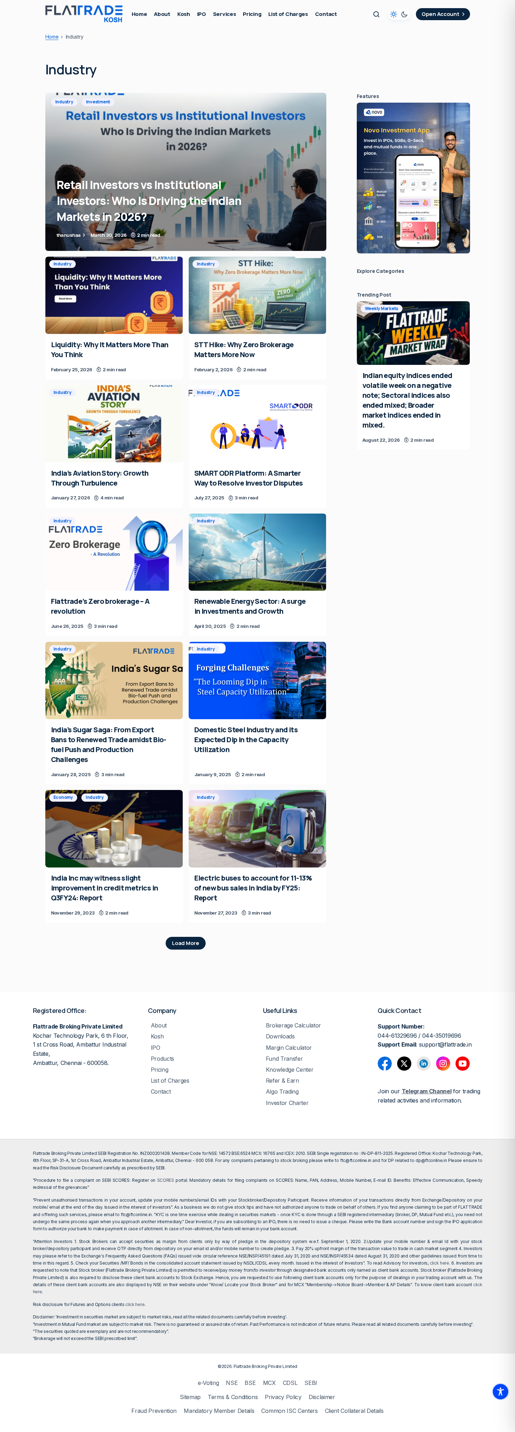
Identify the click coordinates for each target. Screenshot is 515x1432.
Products (162, 1058)
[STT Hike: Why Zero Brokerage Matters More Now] (257, 295)
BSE (250, 1383)
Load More (185, 943)
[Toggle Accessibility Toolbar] (500, 1391)
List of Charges (170, 1080)
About (159, 1025)
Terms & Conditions (233, 1397)
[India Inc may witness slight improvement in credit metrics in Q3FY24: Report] (114, 828)
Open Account (440, 14)
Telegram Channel (427, 1091)
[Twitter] (404, 1063)
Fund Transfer (284, 1058)
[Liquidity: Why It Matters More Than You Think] (114, 295)
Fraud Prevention (154, 1411)
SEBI (310, 1383)
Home (52, 37)
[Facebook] (385, 1063)
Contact (161, 1091)
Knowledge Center (290, 1069)
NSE (232, 1383)
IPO (155, 1047)
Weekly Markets (382, 308)
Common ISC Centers (289, 1411)
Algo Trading (282, 1091)
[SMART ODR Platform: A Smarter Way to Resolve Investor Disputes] (257, 424)
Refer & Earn (282, 1080)
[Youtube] (463, 1063)
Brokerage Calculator (293, 1025)
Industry (64, 102)
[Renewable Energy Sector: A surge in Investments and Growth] (257, 552)
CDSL (290, 1383)
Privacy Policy (283, 1397)
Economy (63, 797)
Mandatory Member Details (219, 1411)
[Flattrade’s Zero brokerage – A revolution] (114, 552)
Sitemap (190, 1397)
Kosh (157, 1036)
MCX (269, 1383)
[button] (376, 14)
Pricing (159, 1069)
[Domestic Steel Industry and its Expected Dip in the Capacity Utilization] (257, 680)
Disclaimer (322, 1397)
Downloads (280, 1036)
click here (439, 1263)
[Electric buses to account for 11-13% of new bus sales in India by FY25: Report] (257, 828)
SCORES (165, 1180)
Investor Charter (287, 1103)
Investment (98, 102)
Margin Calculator (289, 1047)
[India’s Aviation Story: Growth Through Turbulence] (114, 424)
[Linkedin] (424, 1063)
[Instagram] (443, 1063)
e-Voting (208, 1383)
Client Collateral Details (354, 1411)
